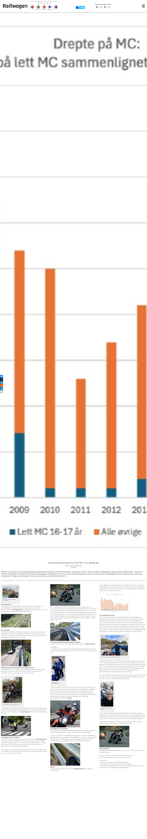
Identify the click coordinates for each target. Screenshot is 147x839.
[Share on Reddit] (1, 421)
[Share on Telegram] (1, 423)
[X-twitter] (108, 7)
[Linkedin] (104, 7)
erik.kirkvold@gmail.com (48, 9)
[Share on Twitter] (1, 415)
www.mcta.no (21, 637)
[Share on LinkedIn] (1, 418)
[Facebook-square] (96, 7)
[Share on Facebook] (1, 412)
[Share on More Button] (1, 426)
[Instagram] (100, 7)
